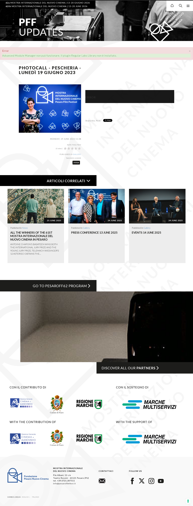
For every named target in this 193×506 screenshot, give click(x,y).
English (25, 497)
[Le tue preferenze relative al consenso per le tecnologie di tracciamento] (188, 501)
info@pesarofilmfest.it (64, 483)
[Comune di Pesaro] (57, 403)
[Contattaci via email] (102, 480)
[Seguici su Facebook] (132, 480)
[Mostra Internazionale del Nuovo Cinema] (172, 5)
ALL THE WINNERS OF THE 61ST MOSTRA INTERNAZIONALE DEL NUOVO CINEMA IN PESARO (31, 236)
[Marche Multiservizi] (149, 404)
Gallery (77, 154)
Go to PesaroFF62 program (60, 286)
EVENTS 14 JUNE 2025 (146, 232)
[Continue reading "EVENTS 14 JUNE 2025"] (157, 206)
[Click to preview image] (50, 108)
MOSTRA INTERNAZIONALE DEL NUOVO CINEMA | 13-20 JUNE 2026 (46, 6)
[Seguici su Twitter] (141, 480)
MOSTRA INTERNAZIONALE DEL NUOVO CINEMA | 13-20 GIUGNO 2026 (48, 2)
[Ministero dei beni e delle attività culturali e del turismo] (24, 402)
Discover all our (128, 368)
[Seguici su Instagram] (151, 480)
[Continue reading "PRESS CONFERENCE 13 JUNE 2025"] (96, 206)
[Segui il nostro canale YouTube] (160, 480)
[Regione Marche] (89, 403)
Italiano (35, 497)
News (25, 227)
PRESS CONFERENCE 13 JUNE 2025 (94, 232)
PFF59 (76, 163)
